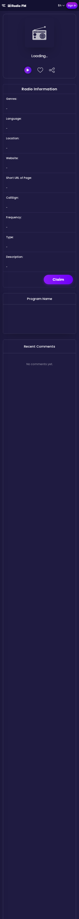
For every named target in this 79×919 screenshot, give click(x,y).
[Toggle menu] (3, 5)
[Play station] (28, 70)
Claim (58, 279)
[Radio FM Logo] (17, 5)
